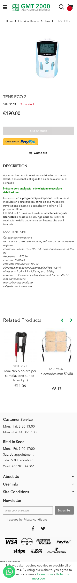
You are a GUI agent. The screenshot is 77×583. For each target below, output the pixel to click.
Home (9, 21)
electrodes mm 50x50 (57, 374)
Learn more (45, 574)
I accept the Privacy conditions (27, 519)
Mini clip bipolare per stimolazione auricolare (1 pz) (20, 376)
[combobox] (62, 7)
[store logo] (31, 7)
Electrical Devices (28, 21)
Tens (47, 21)
